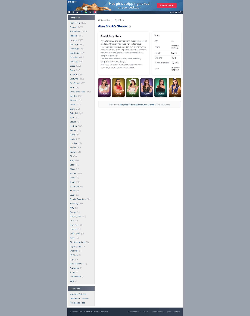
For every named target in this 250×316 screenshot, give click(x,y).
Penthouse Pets (77, 303)
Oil (71, 156)
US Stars (73, 255)
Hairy (72, 178)
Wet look (74, 251)
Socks (72, 139)
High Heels (75, 23)
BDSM (73, 147)
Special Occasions (78, 199)
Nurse (72, 190)
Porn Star (74, 44)
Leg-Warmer (76, 246)
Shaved (73, 27)
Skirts (72, 70)
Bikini (72, 109)
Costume (74, 79)
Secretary (74, 203)
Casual (73, 122)
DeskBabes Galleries (79, 298)
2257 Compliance (133, 312)
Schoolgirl (74, 186)
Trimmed (74, 57)
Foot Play (74, 225)
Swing (72, 135)
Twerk (72, 104)
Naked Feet (75, 31)
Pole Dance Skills (77, 92)
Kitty (72, 208)
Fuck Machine (76, 264)
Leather (73, 126)
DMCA (145, 312)
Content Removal (157, 312)
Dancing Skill (75, 216)
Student (73, 173)
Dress (72, 66)
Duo (72, 221)
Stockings (74, 49)
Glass (72, 169)
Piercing (73, 61)
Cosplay (73, 143)
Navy (72, 238)
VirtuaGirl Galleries (78, 294)
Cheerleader (75, 276)
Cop (71, 259)
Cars (72, 281)
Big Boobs (74, 53)
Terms (169, 312)
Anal (72, 117)
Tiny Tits (73, 96)
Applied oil (74, 268)
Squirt (72, 195)
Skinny (73, 130)
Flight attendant (77, 242)
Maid (72, 160)
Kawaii (73, 152)
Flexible (73, 100)
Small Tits (74, 74)
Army (72, 272)
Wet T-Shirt (75, 233)
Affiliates (177, 312)
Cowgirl (73, 229)
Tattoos (73, 36)
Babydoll (74, 113)
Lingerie (73, 40)
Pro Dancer (75, 83)
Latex (72, 165)
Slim (72, 87)
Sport (72, 182)
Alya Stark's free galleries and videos (137, 105)
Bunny (73, 212)
